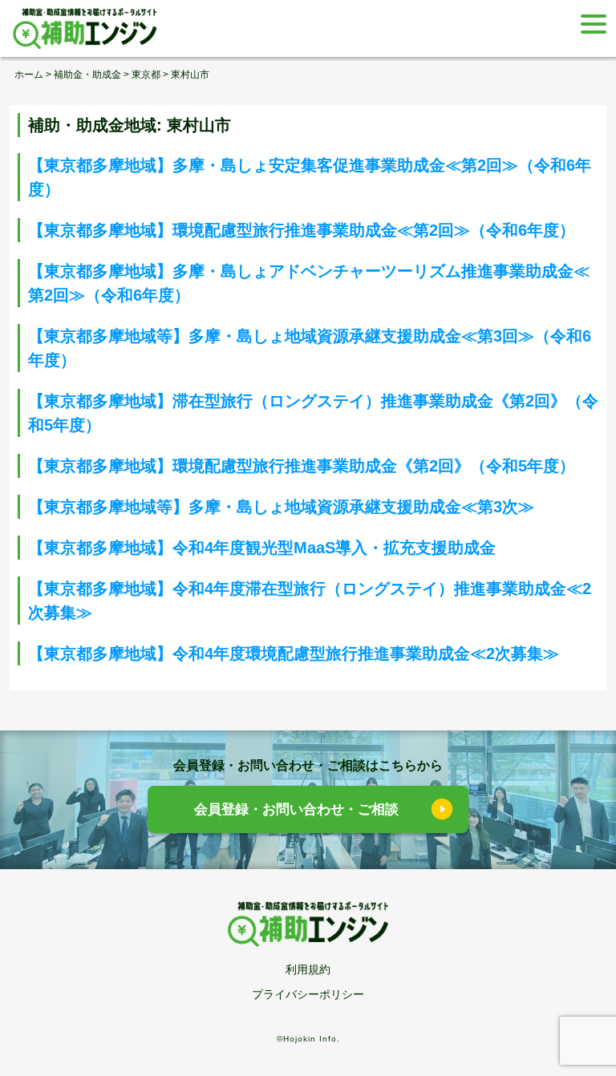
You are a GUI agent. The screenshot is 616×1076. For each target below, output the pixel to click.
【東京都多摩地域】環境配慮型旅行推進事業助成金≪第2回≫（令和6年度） (301, 230)
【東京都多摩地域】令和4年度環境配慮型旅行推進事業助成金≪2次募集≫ (293, 653)
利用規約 (308, 969)
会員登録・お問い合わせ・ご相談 (296, 809)
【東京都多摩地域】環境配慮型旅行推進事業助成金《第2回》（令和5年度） (301, 466)
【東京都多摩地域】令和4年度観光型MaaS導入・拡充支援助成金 (262, 547)
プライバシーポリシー (308, 994)
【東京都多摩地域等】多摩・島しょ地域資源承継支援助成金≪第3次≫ (281, 507)
